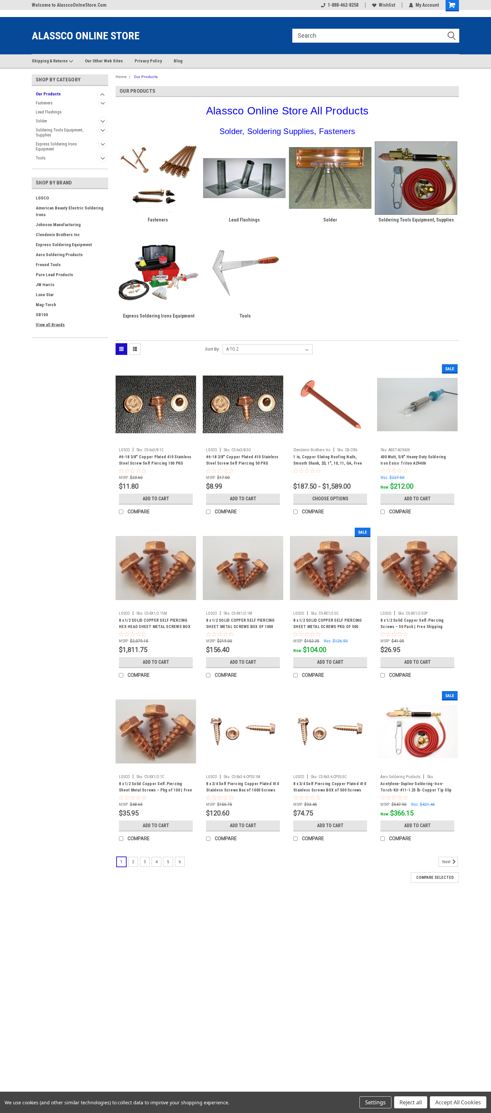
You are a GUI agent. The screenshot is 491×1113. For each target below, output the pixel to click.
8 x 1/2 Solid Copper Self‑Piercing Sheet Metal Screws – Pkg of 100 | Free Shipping (155, 790)
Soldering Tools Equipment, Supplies (60, 132)
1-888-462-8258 (343, 5)
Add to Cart (156, 498)
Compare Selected (435, 877)
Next (447, 862)
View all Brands (50, 324)
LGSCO (42, 197)
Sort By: (212, 349)
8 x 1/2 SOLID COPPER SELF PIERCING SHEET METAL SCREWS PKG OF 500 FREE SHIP (327, 626)
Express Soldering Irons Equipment (56, 146)
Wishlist (387, 5)
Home (121, 77)
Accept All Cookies (458, 1102)
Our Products (48, 93)
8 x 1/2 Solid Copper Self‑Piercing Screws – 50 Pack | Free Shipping (412, 623)
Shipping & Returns (50, 60)
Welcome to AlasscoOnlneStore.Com (69, 5)
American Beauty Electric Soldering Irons (69, 211)
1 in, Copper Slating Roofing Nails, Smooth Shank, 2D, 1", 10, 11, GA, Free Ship (327, 463)
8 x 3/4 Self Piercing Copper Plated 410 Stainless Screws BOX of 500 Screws (329, 786)
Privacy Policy (148, 60)
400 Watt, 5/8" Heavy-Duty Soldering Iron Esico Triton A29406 (413, 460)
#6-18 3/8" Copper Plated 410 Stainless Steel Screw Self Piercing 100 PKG (155, 460)
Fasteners (44, 102)
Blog (178, 60)
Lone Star (45, 294)
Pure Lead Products (54, 274)
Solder (41, 120)
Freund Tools (48, 264)
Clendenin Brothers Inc (58, 234)
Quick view (156, 439)
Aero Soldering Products (59, 254)
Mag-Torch (46, 304)
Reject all (410, 1102)
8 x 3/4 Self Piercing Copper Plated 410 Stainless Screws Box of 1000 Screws (242, 786)
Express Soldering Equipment (64, 244)
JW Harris (45, 284)
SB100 (42, 314)
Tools (40, 157)
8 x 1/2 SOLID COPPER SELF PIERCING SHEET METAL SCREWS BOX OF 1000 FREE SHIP (240, 626)
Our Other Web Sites (104, 60)
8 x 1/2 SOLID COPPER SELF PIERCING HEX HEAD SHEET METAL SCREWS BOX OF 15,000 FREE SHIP (154, 626)
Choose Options (330, 498)
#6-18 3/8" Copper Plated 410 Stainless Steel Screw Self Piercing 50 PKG (242, 460)
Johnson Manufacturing (58, 224)
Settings (375, 1102)
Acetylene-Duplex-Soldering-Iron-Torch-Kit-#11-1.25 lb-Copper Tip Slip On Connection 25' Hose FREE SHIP (416, 790)
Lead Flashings (48, 111)
